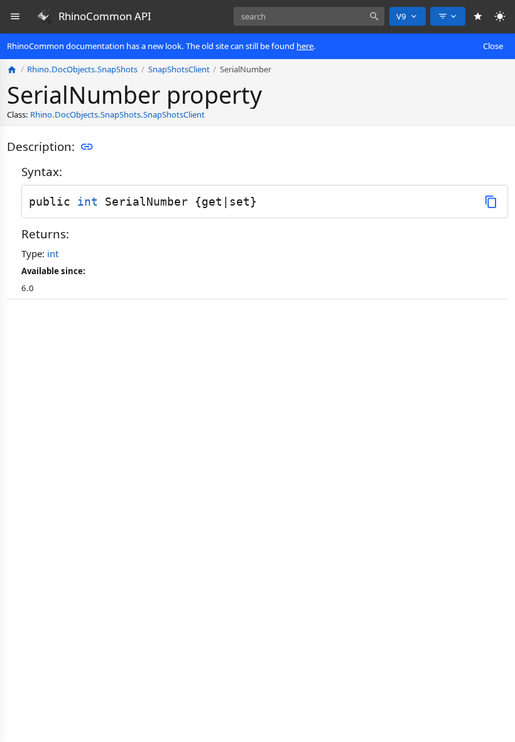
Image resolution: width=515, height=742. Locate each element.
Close (493, 46)
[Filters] (447, 16)
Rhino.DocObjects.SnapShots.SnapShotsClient (117, 114)
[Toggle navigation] (15, 16)
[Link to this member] (86, 147)
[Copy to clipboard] (491, 201)
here (304, 46)
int (87, 201)
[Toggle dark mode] (500, 16)
